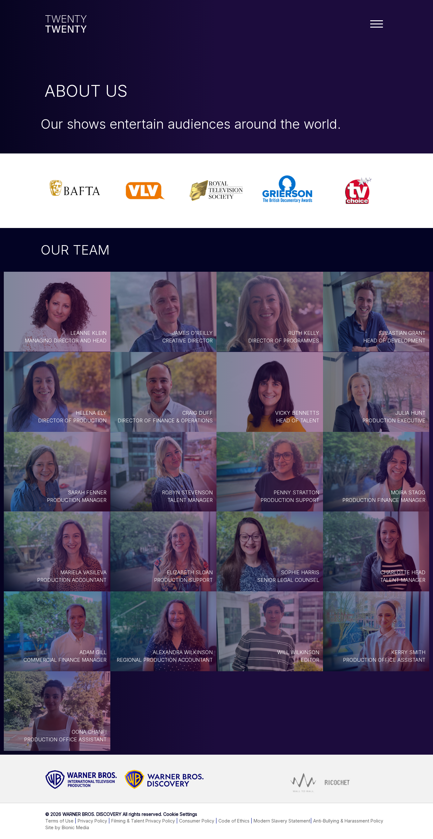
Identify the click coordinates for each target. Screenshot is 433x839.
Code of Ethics (233, 820)
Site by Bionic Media (67, 827)
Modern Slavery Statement (282, 820)
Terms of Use (59, 820)
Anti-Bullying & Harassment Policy (348, 820)
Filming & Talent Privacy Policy (143, 820)
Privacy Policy (92, 820)
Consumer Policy (196, 820)
